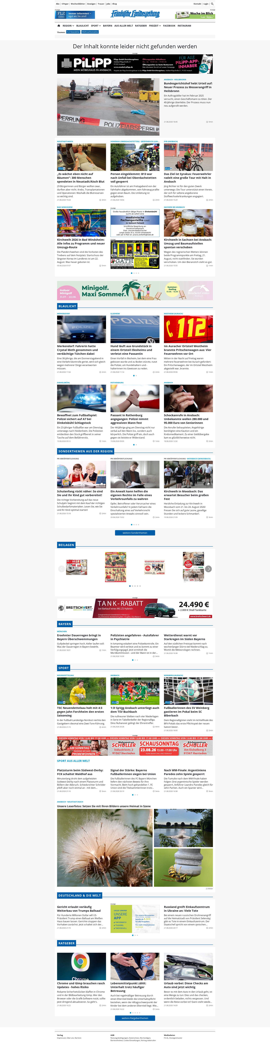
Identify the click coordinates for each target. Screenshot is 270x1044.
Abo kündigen (145, 1038)
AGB (112, 1035)
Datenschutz (134, 1038)
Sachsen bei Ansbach (174, 207)
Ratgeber (141, 25)
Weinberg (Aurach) (173, 675)
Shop (114, 4)
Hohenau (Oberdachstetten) (125, 141)
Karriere (78, 1038)
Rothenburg (117, 382)
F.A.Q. (166, 1038)
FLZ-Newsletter (73, 32)
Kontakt (197, 4)
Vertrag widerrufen (148, 1040)
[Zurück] (61, 569)
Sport (63, 668)
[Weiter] (208, 569)
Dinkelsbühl (63, 382)
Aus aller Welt (123, 25)
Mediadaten (169, 1035)
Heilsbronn (180, 79)
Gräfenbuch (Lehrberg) (152, 141)
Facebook (169, 25)
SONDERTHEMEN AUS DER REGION (85, 451)
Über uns (70, 1038)
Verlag (60, 1035)
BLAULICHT (67, 306)
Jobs (108, 4)
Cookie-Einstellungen (132, 1040)
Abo (57, 4)
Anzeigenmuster (175, 1038)
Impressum (61, 1038)
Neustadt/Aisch (65, 141)
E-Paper (65, 4)
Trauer (101, 4)
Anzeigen (91, 4)
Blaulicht (82, 25)
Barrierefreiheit (117, 1040)
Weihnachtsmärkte (90, 32)
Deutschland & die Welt (79, 895)
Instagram (184, 25)
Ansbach (168, 79)
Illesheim (115, 313)
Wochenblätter (78, 4)
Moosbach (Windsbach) (199, 458)
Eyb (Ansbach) (171, 141)
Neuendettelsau (65, 675)
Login (205, 4)
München (62, 631)
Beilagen (66, 545)
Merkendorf (63, 313)
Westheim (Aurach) (173, 313)
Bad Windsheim (64, 207)
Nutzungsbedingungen (119, 1038)
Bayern (107, 25)
